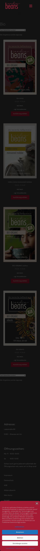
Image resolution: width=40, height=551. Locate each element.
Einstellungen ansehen (20, 543)
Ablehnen (20, 538)
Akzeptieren (20, 532)
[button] (37, 503)
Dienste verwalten (19, 526)
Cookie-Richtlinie (10, 548)
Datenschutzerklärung (21, 548)
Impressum (31, 548)
